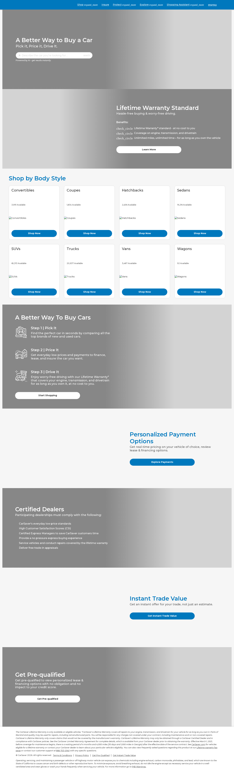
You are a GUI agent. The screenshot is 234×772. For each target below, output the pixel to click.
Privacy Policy (82, 755)
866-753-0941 (63, 750)
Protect (124, 4)
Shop (87, 4)
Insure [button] (105, 4)
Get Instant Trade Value (162, 615)
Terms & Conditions (62, 755)
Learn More (149, 149)
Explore (151, 4)
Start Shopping (47, 395)
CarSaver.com (198, 744)
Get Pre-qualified (47, 698)
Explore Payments (162, 462)
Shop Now (34, 233)
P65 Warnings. (139, 766)
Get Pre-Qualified (101, 755)
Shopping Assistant (185, 4)
